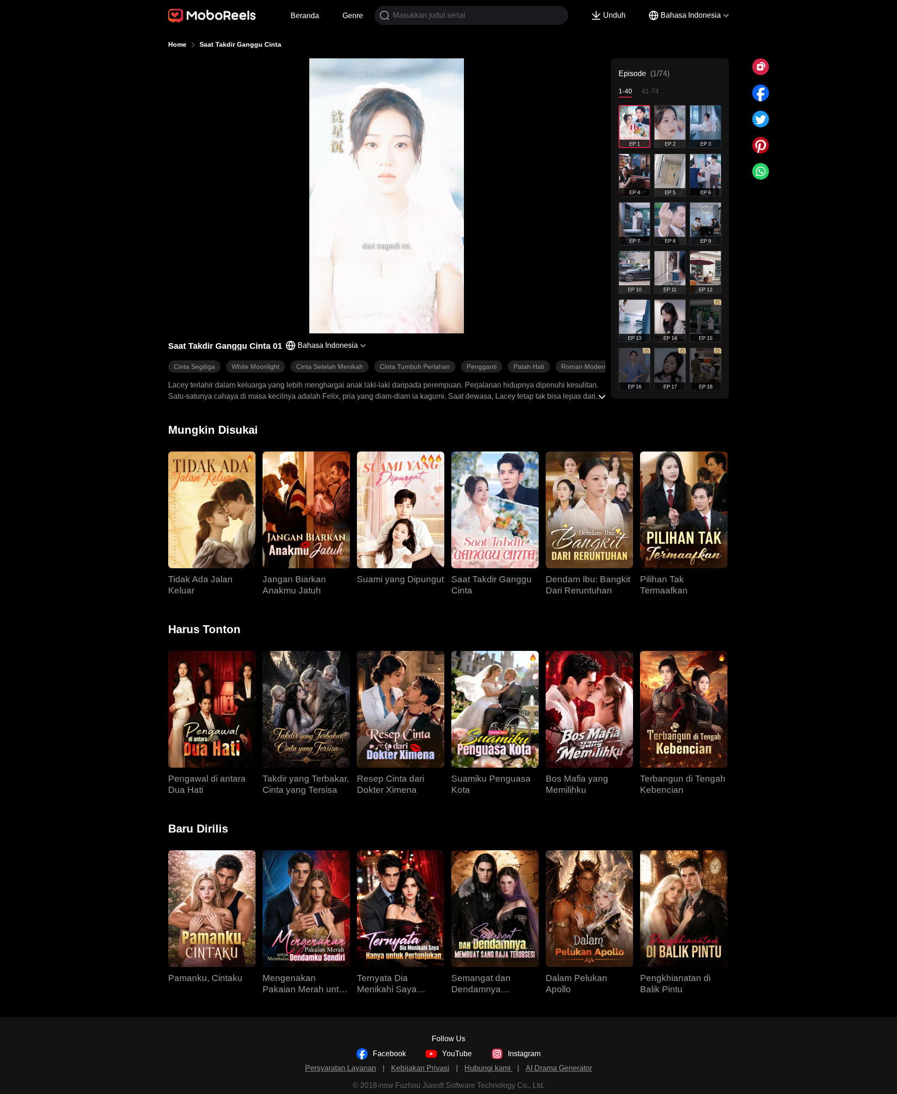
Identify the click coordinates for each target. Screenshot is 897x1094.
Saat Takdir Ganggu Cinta (240, 44)
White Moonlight (255, 366)
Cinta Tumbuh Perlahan (415, 366)
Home (177, 44)
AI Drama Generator (559, 1068)
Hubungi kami (488, 1068)
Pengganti (482, 366)
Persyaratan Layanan (340, 1068)
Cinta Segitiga (194, 366)
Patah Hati (528, 366)
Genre (352, 16)
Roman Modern (584, 366)
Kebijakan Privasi (420, 1068)
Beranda (305, 16)
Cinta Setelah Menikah (329, 366)
